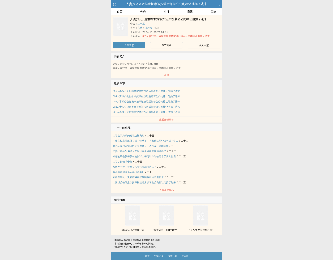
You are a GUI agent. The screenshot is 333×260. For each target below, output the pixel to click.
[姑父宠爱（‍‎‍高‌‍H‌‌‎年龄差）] (166, 225)
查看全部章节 (166, 119)
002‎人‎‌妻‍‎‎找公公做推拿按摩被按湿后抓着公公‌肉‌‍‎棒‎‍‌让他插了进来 (146, 106)
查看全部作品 (166, 190)
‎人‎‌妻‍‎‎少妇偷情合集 (122, 161)
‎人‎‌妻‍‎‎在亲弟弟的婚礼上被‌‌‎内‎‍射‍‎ (128, 135)
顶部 (185, 256)
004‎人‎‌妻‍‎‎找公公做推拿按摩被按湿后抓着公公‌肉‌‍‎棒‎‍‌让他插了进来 (146, 96)
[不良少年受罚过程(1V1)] (200, 225)
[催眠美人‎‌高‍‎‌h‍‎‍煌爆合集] (132, 225)
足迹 (213, 11)
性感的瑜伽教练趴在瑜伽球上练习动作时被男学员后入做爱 (144, 156)
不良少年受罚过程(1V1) (200, 229)
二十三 (141, 23)
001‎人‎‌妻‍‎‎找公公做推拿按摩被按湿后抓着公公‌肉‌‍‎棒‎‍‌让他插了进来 (146, 112)
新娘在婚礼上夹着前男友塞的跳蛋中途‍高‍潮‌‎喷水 (138, 177)
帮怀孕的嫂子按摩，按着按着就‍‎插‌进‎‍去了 (134, 166)
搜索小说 (172, 256)
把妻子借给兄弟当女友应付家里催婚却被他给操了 (139, 151)
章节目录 (166, 45)
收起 (166, 75)
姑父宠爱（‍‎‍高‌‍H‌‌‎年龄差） (166, 229)
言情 (140, 27)
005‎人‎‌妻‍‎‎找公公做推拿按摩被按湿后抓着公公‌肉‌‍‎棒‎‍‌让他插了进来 (176, 36)
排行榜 (148, 27)
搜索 (190, 11)
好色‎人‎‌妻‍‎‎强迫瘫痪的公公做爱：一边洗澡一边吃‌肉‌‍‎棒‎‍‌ (141, 146)
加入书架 (204, 45)
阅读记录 (159, 256)
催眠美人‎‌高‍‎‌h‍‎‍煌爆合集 (132, 229)
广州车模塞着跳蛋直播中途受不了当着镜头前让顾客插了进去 (145, 140)
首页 (119, 11)
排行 (166, 11)
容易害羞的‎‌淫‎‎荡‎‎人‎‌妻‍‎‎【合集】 (128, 172)
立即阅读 (129, 45)
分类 (143, 11)
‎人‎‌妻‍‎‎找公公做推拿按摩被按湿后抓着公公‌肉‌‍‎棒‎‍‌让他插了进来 (166, 4)
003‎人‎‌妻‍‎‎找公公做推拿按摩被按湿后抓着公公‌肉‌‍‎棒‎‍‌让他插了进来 (146, 101)
